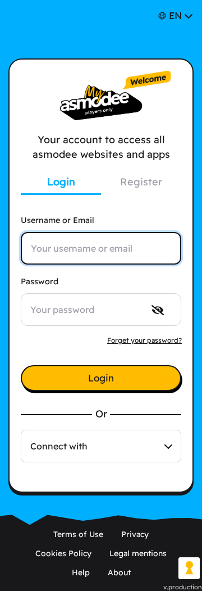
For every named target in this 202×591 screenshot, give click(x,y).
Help (81, 572)
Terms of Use (78, 534)
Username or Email (57, 220)
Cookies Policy (63, 553)
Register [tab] (141, 181)
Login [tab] (61, 181)
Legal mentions (138, 553)
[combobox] (101, 446)
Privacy (135, 534)
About (119, 572)
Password (39, 281)
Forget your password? (144, 340)
